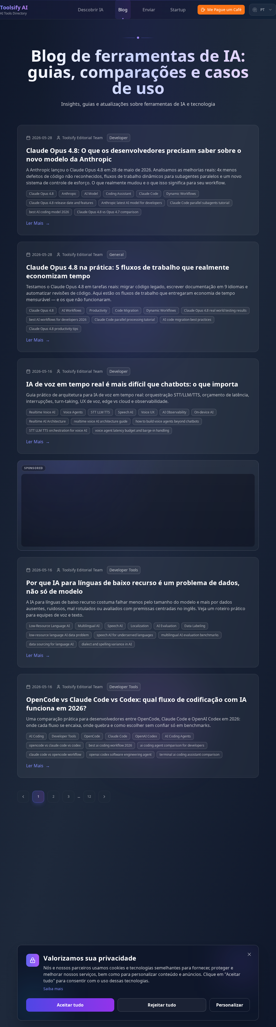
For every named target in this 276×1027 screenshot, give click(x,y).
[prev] (23, 797)
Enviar (149, 10)
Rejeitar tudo (162, 1005)
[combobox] (262, 10)
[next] (104, 797)
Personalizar (229, 1005)
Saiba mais (53, 988)
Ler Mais (38, 223)
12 (89, 796)
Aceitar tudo (70, 1005)
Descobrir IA (90, 10)
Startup (178, 10)
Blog (122, 10)
